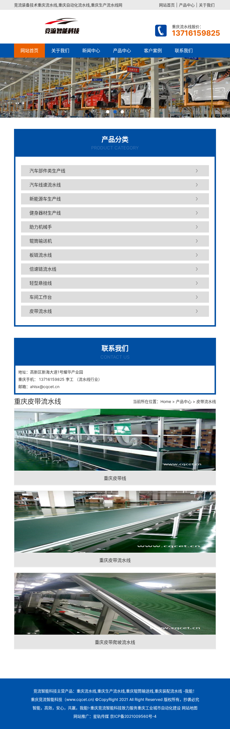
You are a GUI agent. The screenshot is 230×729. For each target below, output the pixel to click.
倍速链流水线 (42, 269)
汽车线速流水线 (45, 185)
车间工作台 (40, 297)
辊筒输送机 (40, 241)
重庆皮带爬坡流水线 (115, 642)
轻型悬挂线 (40, 283)
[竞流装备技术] (80, 27)
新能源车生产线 (45, 199)
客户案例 (153, 50)
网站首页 (167, 5)
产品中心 (187, 5)
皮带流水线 (40, 311)
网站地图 (189, 707)
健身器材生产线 (45, 213)
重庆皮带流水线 (115, 560)
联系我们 (184, 50)
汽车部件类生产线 (47, 171)
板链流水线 (40, 255)
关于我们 (207, 5)
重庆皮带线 (115, 478)
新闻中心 (91, 50)
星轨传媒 (101, 716)
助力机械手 (40, 227)
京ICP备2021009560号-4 (133, 716)
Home (165, 401)
